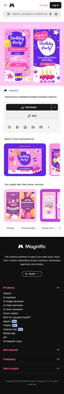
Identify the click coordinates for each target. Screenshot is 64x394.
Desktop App (12, 329)
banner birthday (49, 228)
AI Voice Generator (13, 309)
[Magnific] (32, 247)
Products (8, 287)
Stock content (10, 313)
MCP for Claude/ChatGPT (17, 317)
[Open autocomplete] (7, 14)
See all (30, 138)
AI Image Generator (13, 301)
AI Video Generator (13, 305)
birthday (10, 228)
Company (9, 359)
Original (21, 28)
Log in (55, 5)
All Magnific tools (12, 341)
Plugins (10, 325)
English (32, 274)
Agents (9, 321)
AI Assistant (9, 297)
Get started (10, 349)
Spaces (7, 293)
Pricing (43, 5)
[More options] (48, 127)
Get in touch (10, 368)
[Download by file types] (54, 107)
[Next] (60, 159)
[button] (32, 273)
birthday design (28, 228)
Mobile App (9, 333)
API (5, 337)
